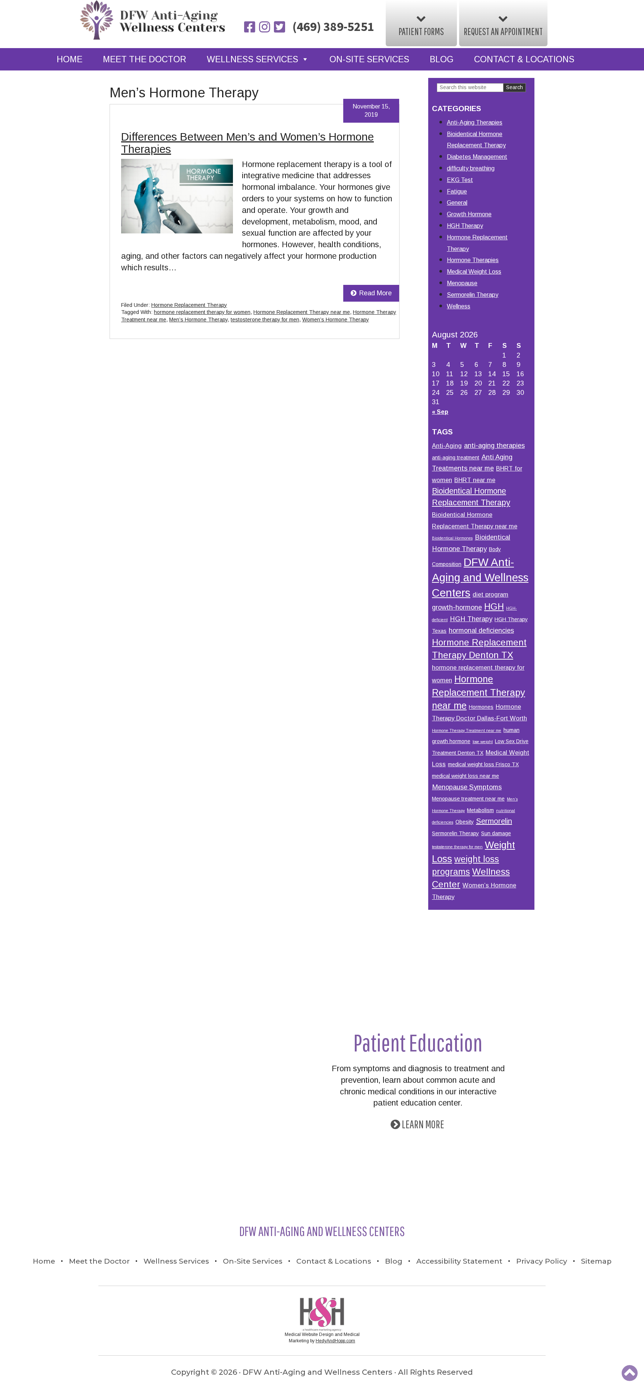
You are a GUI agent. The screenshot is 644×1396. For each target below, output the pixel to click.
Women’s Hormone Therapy (335, 320)
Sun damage (496, 833)
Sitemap (596, 1261)
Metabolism (480, 810)
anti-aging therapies (494, 445)
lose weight (483, 741)
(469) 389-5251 (333, 26)
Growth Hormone (469, 214)
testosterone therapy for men (265, 320)
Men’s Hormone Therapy (198, 320)
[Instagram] (265, 28)
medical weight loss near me (465, 776)
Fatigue (457, 191)
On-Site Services (369, 59)
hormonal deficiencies (481, 630)
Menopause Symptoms (467, 787)
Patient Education (418, 1042)
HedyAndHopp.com (335, 1340)
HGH (494, 606)
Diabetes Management (477, 157)
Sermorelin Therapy (472, 295)
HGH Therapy (465, 226)
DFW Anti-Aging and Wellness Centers (480, 577)
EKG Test (460, 180)
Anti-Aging (447, 445)
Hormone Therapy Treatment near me (466, 730)
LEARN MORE (423, 1124)
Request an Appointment (503, 31)
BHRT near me (474, 480)
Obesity (464, 822)
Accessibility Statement (459, 1261)
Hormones (481, 707)
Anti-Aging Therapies (474, 122)
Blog (442, 59)
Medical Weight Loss (474, 271)
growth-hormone (457, 607)
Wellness (458, 306)
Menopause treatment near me (468, 799)
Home (69, 59)
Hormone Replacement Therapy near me (301, 312)
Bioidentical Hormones (452, 538)
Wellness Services (252, 59)
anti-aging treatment (455, 457)
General (457, 202)
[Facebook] (250, 28)
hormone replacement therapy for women (202, 312)
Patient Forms (421, 31)
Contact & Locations (524, 59)
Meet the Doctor (144, 59)
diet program (490, 594)
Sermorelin (494, 821)
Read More (375, 293)
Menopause (462, 283)
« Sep (440, 412)
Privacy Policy (541, 1261)
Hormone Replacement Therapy (189, 305)
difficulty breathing (471, 168)
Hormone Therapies (473, 260)
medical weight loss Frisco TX (483, 764)
